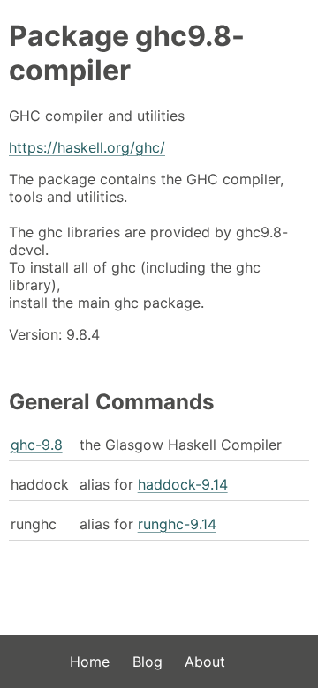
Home (90, 661)
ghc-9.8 (37, 444)
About (205, 661)
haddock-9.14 (183, 484)
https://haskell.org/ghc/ (87, 147)
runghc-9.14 (177, 524)
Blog (147, 661)
